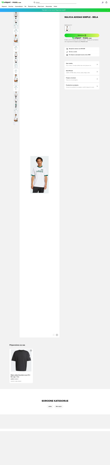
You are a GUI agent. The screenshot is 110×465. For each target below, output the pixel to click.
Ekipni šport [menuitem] (41, 6)
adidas (50, 406)
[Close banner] (108, 10)
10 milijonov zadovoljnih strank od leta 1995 (79, 54)
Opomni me (81, 35)
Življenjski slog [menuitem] (32, 6)
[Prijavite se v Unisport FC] (103, 2)
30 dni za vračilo (73, 51)
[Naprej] (57, 335)
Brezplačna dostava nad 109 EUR (77, 48)
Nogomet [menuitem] (4, 6)
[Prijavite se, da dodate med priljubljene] (31, 350)
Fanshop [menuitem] (11, 6)
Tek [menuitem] (25, 6)
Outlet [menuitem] (55, 6)
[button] (16, 20)
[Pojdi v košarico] (106, 2)
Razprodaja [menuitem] (49, 6)
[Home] (11, 2)
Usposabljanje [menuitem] (19, 6)
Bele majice (59, 406)
